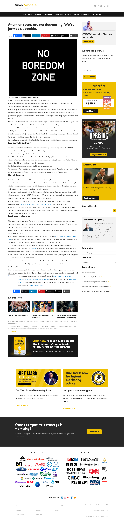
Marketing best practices (51, 326)
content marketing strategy (30, 321)
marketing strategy (64, 321)
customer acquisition (45, 321)
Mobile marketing (17, 328)
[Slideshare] (105, 6)
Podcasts (18, 510)
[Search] (114, 210)
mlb (72, 321)
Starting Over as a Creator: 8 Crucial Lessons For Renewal (95, 291)
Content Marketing (28, 326)
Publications (48, 14)
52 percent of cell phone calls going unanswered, (35, 204)
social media (26, 328)
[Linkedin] (95, 6)
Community (59, 14)
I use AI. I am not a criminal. (88, 272)
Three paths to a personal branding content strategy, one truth (96, 286)
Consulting (85, 14)
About (30, 14)
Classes (76, 14)
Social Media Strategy (51, 328)
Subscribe (38, 510)
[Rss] (108, 6)
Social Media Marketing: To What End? (91, 277)
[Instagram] (98, 6)
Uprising (68, 14)
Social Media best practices (37, 328)
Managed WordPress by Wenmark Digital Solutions (96, 516)
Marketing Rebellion (64, 326)
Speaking (38, 14)
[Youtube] (101, 6)
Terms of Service (20, 514)
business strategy (17, 321)
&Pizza (33, 248)
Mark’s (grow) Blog (59, 506)
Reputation (38, 506)
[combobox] (97, 210)
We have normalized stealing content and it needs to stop (95, 281)
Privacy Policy (39, 514)
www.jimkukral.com (36, 285)
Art (93, 14)
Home (24, 14)
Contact (99, 14)
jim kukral (55, 321)
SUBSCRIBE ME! (89, 76)
